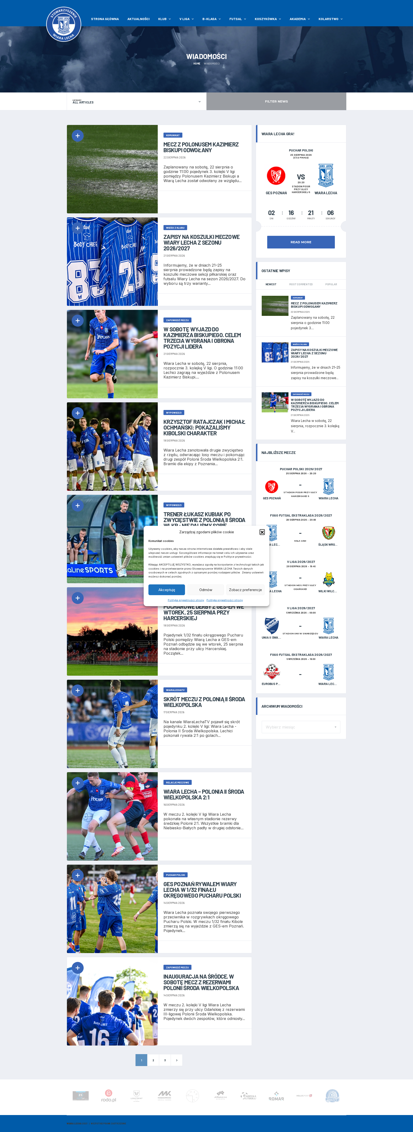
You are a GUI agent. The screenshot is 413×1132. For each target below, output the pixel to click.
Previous (68, 1097)
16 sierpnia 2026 (174, 804)
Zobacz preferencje (245, 590)
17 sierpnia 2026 (173, 712)
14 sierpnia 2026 (174, 902)
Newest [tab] (271, 284)
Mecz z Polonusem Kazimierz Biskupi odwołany (201, 147)
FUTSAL (235, 19)
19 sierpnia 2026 (174, 440)
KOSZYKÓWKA (266, 19)
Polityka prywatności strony (186, 600)
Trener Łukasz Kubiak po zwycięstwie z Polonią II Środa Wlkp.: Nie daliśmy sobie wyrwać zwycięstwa (204, 523)
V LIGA (184, 19)
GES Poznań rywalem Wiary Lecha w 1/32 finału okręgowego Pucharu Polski (202, 889)
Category (77, 100)
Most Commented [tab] (301, 284)
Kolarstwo (328, 19)
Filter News (276, 101)
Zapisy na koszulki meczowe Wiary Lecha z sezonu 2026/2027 (201, 242)
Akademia (298, 19)
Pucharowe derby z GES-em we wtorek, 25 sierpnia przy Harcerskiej (203, 612)
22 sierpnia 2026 (174, 157)
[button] (262, 531)
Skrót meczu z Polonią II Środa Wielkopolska (204, 701)
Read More (301, 242)
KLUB (162, 19)
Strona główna (105, 19)
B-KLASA (209, 19)
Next (345, 1097)
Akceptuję (166, 590)
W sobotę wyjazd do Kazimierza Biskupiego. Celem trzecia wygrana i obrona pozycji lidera (202, 338)
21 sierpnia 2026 (174, 255)
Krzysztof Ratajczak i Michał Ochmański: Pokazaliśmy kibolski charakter (204, 427)
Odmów (205, 590)
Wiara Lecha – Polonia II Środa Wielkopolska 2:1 (203, 794)
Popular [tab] (331, 284)
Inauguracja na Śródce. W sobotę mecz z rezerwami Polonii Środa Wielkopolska (201, 982)
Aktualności (138, 19)
